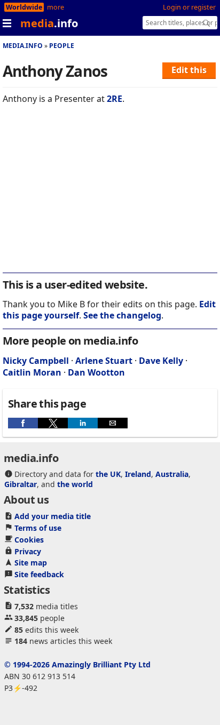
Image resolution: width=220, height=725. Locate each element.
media (49, 23)
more (55, 7)
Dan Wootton (96, 372)
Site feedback (39, 574)
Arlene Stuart (103, 361)
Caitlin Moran (32, 372)
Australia (171, 474)
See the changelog (122, 315)
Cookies (29, 540)
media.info (23, 45)
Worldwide (24, 7)
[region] (110, 195)
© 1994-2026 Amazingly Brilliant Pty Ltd (77, 664)
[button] (23, 423)
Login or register (189, 7)
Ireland (138, 474)
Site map (30, 562)
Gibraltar (20, 484)
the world (75, 484)
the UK (108, 474)
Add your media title (52, 516)
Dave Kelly (161, 361)
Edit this (189, 70)
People (61, 45)
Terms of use (37, 528)
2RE (114, 99)
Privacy (27, 551)
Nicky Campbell (36, 361)
